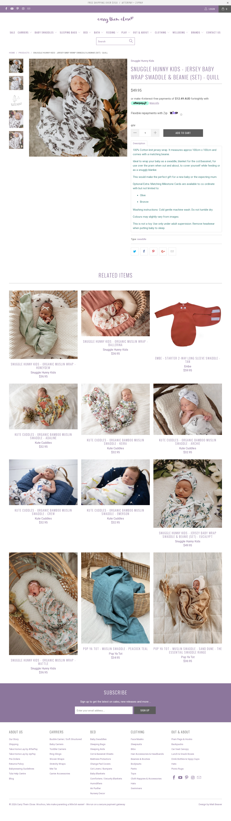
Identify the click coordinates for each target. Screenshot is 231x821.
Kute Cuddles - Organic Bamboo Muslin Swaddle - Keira (115, 409)
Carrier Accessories (60, 773)
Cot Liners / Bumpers (101, 768)
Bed (86, 32)
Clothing (161, 32)
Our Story (14, 739)
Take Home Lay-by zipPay (22, 754)
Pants (134, 768)
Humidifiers (96, 783)
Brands (196, 32)
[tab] (139, 143)
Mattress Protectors (100, 759)
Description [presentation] (139, 143)
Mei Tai (53, 768)
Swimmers (136, 788)
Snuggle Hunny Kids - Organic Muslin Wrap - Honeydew (43, 325)
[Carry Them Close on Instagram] (23, 9)
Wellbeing (179, 32)
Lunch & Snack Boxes (182, 754)
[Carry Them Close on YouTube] (11, 9)
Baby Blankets (97, 773)
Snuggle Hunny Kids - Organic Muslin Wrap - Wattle (43, 603)
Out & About (141, 32)
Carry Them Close (26, 804)
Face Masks (137, 739)
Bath (97, 32)
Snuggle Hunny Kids (142, 60)
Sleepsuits (136, 744)
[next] (122, 120)
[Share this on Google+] (163, 251)
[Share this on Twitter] (135, 251)
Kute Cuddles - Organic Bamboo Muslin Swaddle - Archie (187, 409)
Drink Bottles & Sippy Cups (185, 759)
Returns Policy (16, 763)
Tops (133, 773)
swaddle (141, 239)
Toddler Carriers (58, 749)
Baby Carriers (56, 744)
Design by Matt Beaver (210, 804)
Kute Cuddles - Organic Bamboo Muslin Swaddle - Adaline (43, 406)
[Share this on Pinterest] (153, 251)
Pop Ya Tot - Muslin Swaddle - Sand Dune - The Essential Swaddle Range (187, 598)
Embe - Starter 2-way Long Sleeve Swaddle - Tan (187, 322)
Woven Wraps (57, 759)
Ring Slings (55, 754)
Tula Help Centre (17, 773)
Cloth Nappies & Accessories (146, 778)
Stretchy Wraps (58, 763)
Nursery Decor (97, 793)
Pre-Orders (14, 759)
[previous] (34, 120)
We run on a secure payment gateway (105, 804)
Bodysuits (136, 763)
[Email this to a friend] (172, 251)
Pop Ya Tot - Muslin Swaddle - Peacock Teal (115, 598)
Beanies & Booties (140, 759)
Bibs (133, 749)
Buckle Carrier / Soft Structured (66, 739)
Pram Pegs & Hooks (181, 739)
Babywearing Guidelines (21, 768)
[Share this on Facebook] (144, 251)
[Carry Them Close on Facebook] (6, 9)
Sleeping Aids (97, 749)
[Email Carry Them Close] (28, 9)
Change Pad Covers (100, 763)
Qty (133, 125)
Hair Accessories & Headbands (147, 754)
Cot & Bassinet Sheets (101, 754)
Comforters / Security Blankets (106, 778)
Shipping (13, 744)
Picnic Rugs (177, 768)
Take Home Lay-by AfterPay (23, 749)
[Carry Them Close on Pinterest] (17, 9)
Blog (11, 778)
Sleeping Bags (69, 32)
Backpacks (177, 744)
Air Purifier (95, 788)
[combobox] (115, 41)
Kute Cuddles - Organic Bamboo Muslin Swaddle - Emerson (115, 482)
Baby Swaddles (44, 32)
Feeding (111, 32)
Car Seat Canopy (180, 749)
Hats (133, 783)
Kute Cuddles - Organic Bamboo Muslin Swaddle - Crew (43, 482)
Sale (12, 32)
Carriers (23, 32)
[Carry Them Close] (115, 20)
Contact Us (213, 32)
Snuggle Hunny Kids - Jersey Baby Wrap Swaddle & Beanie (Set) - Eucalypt (187, 493)
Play (124, 32)
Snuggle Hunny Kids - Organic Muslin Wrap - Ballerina (115, 313)
